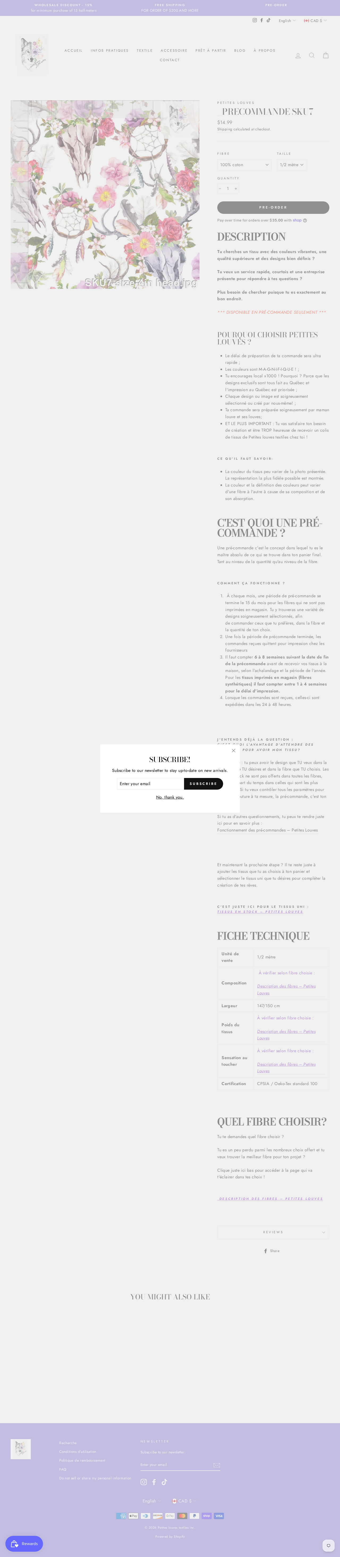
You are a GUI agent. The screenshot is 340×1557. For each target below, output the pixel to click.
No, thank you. (170, 797)
